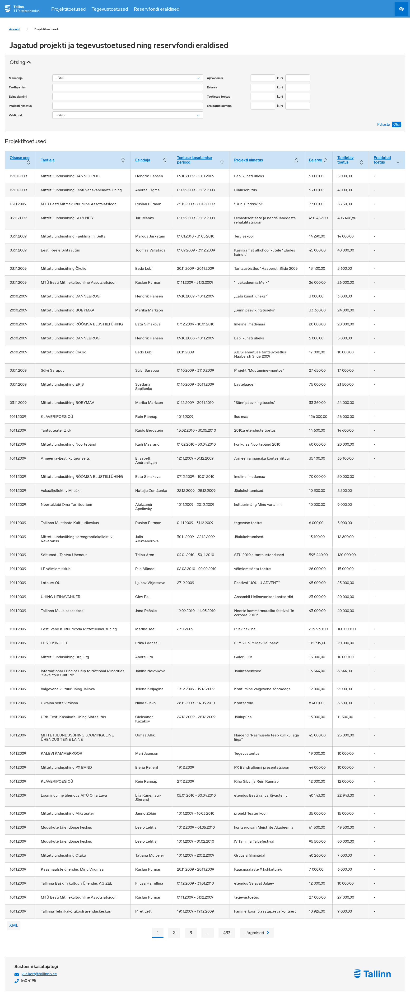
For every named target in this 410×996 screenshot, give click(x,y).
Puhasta (383, 124)
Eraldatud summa (219, 106)
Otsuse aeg (19, 157)
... (207, 932)
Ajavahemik (215, 78)
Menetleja (16, 78)
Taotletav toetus (219, 96)
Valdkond (16, 115)
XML (13, 925)
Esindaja (142, 160)
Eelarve (212, 87)
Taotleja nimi (18, 87)
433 (226, 932)
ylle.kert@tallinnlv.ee (39, 974)
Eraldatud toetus (382, 159)
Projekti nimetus (21, 106)
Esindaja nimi (18, 96)
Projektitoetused (68, 9)
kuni (280, 78)
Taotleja (48, 160)
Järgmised (254, 932)
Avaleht (14, 29)
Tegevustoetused (110, 9)
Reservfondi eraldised (156, 9)
